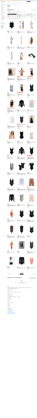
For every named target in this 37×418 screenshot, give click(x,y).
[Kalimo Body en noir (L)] (32, 169)
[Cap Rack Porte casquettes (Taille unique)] (32, 59)
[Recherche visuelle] (24, 1)
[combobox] (10, 18)
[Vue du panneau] (34, 18)
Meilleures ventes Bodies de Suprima (11, 312)
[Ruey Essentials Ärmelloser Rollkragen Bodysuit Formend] (12, 232)
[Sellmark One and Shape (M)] (12, 248)
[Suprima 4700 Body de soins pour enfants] (12, 59)
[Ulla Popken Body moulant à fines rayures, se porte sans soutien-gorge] (12, 122)
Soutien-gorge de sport (3, 18)
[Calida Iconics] (22, 59)
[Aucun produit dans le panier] (35, 1)
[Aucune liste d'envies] (34, 1)
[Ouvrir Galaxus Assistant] (31, 1)
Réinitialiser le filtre (34, 9)
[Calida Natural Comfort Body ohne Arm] (12, 90)
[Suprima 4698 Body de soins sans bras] (12, 43)
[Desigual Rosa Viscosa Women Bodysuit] (22, 200)
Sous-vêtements (3, 7)
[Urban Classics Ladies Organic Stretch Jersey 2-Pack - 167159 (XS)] (22, 169)
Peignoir (2, 13)
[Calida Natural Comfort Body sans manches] (32, 138)
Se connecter (28, 1)
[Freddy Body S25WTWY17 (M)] (32, 43)
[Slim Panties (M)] (32, 75)
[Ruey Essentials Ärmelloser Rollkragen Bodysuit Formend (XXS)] (22, 232)
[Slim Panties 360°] (22, 90)
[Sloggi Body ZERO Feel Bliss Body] (32, 263)
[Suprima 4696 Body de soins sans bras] (22, 27)
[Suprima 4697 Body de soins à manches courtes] (32, 27)
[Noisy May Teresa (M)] (32, 232)
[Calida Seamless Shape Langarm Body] (22, 106)
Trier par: (8, 18)
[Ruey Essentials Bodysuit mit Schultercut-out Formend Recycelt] (22, 153)
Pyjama (2, 14)
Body (7, 30)
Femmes (2, 6)
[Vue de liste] (35, 18)
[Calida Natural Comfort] (22, 138)
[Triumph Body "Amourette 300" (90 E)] (22, 216)
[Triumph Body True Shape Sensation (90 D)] (32, 90)
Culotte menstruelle (3, 12)
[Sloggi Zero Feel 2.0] (22, 122)
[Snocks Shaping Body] (12, 153)
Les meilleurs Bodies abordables (10, 310)
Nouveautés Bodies (9, 311)
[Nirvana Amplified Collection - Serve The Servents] (32, 248)
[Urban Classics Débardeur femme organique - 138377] (32, 153)
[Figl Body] (22, 248)
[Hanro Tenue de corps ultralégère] (32, 122)
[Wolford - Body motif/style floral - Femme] (12, 216)
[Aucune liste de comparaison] (32, 1)
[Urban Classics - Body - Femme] (22, 263)
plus (18, 288)
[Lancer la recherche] (8, 1)
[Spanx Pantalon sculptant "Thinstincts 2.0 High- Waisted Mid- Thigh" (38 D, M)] (32, 185)
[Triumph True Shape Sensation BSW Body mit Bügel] (22, 75)
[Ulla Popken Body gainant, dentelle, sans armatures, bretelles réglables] (32, 216)
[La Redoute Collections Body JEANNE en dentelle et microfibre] (12, 185)
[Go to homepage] (3, 1)
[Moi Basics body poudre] (32, 106)
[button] (15, 30)
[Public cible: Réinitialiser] (16, 14)
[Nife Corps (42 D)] (12, 263)
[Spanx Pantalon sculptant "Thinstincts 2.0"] (32, 200)
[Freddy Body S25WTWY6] (12, 27)
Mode (1, 5)
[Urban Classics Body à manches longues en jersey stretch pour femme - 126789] (22, 185)
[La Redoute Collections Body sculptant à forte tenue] (12, 75)
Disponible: (14, 18)
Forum (8, 278)
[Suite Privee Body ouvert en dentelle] (12, 169)
